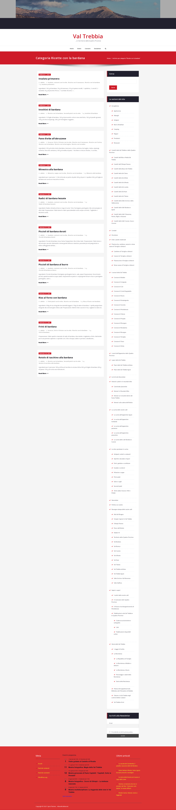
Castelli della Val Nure (120, 191)
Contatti (87, 48)
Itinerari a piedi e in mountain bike (122, 381)
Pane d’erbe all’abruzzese (52, 138)
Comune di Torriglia (120, 337)
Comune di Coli (118, 286)
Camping (116, 129)
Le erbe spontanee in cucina (120, 449)
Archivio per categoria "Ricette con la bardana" (126, 58)
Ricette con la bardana (92, 82)
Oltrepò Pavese (118, 523)
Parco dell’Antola (119, 528)
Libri (117, 627)
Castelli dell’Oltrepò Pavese (122, 164)
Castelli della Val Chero (121, 173)
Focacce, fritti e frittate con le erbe (59, 142)
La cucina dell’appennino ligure (123, 415)
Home (72, 48)
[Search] (105, 48)
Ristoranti (117, 143)
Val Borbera (117, 542)
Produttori (117, 138)
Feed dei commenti (44, 773)
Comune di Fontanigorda (121, 300)
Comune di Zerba (119, 346)
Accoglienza (115, 106)
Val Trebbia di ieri (119, 702)
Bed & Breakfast (119, 124)
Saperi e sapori (116, 590)
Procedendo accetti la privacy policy (122, 732)
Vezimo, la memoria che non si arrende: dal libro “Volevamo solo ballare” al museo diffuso (126, 786)
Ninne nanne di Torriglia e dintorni (124, 265)
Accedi (40, 763)
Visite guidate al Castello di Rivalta (82, 761)
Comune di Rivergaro (120, 323)
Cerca (111, 74)
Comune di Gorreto (119, 305)
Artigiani (116, 120)
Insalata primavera (49, 78)
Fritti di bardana (48, 326)
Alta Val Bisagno (119, 514)
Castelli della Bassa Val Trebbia (123, 169)
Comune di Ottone (119, 314)
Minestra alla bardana (51, 169)
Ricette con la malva (78, 144)
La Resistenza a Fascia (122, 670)
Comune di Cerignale (120, 282)
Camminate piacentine (120, 386)
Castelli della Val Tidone (121, 196)
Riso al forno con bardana (53, 297)
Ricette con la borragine (63, 144)
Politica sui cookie (117, 505)
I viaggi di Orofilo (119, 649)
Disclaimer (97, 48)
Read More (42, 94)
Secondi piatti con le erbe (72, 113)
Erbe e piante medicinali (119, 239)
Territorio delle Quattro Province (123, 537)
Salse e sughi (118, 481)
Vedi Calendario (67, 796)
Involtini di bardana (49, 109)
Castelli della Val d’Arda (121, 178)
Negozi (116, 134)
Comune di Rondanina (120, 328)
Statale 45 (117, 532)
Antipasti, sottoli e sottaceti (122, 454)
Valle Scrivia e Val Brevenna (122, 578)
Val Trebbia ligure (119, 574)
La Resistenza (118, 654)
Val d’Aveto (117, 555)
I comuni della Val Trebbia (119, 272)
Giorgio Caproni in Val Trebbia (123, 519)
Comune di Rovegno (120, 332)
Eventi (79, 48)
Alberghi (116, 115)
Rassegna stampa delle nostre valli (122, 509)
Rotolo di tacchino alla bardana (56, 357)
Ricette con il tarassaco (76, 82)
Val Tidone (117, 564)
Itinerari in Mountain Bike (121, 391)
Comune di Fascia (119, 296)
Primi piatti (117, 477)
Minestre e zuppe (119, 472)
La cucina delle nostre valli (119, 410)
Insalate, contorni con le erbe (57, 82)
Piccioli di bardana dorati (52, 231)
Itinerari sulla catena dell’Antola (123, 402)
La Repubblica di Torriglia (123, 659)
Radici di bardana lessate (52, 198)
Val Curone (117, 551)
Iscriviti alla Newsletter (118, 377)
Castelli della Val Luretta (121, 187)
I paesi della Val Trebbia (118, 360)
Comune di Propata (119, 318)
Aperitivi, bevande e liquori (122, 459)
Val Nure (116, 560)
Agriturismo (117, 111)
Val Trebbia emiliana (120, 569)
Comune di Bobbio (119, 277)
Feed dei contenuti (43, 768)
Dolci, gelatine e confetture (122, 463)
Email (110, 723)
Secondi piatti (118, 486)
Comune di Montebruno (121, 309)
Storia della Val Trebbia (118, 644)
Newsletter (115, 500)
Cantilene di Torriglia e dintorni (123, 251)
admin (42, 82)
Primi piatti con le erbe (55, 301)
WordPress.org (42, 777)
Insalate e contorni (119, 468)
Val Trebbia (88, 36)
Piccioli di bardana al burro (53, 264)
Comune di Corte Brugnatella (122, 291)
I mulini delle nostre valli (121, 595)
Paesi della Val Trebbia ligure (122, 369)
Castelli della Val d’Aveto (121, 182)
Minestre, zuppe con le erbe (57, 173)
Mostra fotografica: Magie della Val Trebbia (85, 767)
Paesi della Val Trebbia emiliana (123, 365)
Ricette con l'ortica (95, 142)
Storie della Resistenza (123, 681)
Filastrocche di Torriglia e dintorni (124, 260)
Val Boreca (117, 546)
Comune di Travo (119, 341)
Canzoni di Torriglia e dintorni (123, 256)
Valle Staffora (118, 583)
